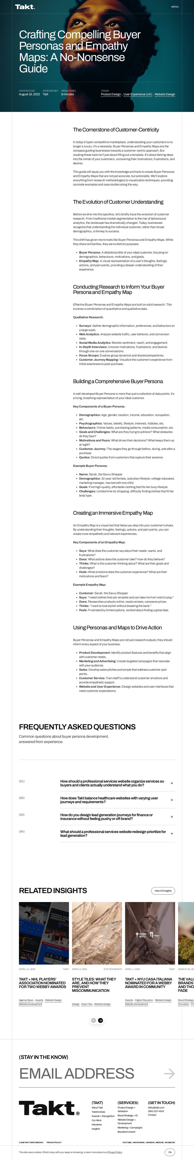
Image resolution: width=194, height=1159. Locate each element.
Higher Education (144, 1000)
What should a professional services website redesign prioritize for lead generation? (113, 834)
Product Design (111, 94)
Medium (159, 1142)
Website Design (165, 94)
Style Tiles (86, 1004)
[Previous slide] (93, 1020)
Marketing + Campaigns (130, 1127)
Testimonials (98, 1112)
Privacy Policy (115, 1152)
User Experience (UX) (138, 94)
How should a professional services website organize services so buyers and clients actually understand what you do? (112, 783)
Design (75, 1004)
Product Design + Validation (126, 1109)
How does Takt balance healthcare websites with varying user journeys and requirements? (109, 800)
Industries (97, 1124)
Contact (152, 1115)
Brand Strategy (186, 1000)
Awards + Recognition (103, 1116)
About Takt (97, 1107)
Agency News (26, 1000)
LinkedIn (150, 1142)
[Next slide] (100, 1020)
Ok (170, 1152)
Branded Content (126, 1132)
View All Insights (163, 890)
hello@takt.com (156, 1107)
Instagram (138, 1142)
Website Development (30, 1004)
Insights (96, 1129)
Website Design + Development (127, 1121)
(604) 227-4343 (156, 1111)
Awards (39, 1000)
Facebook (170, 1142)
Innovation (183, 1004)
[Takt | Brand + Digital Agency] (47, 6)
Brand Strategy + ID (128, 1115)
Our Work (96, 1120)
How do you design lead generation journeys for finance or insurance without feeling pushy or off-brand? (106, 817)
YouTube (126, 1142)
